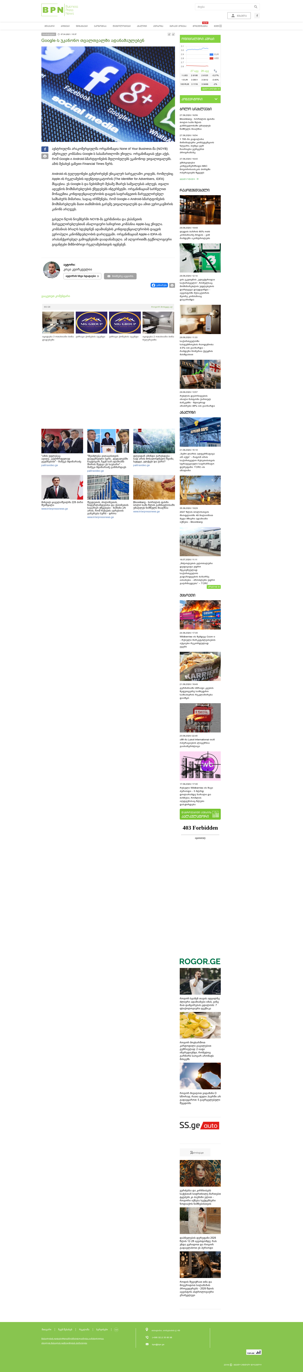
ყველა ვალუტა (209, 88)
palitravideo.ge (49, 465)
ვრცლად (212, 586)
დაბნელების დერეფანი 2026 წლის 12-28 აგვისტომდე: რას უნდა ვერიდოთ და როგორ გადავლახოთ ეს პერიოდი (198, 1242)
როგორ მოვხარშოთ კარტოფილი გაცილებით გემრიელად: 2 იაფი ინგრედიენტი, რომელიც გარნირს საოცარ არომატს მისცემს (197, 1051)
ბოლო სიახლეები (196, 109)
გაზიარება (161, 285)
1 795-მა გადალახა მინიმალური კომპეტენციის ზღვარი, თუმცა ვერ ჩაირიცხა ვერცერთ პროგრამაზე (197, 146)
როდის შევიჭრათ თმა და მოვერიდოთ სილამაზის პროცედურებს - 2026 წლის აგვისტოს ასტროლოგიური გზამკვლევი (197, 1288)
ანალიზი (188, 412)
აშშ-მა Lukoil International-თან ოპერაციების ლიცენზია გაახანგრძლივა (197, 743)
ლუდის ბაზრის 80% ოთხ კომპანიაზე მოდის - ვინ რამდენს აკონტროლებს (195, 235)
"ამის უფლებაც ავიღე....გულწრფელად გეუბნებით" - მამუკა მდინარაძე (61, 459)
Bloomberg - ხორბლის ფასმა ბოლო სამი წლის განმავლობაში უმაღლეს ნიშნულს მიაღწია (154, 505)
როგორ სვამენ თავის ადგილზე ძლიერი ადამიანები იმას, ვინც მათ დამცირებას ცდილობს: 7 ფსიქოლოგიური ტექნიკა (200, 1003)
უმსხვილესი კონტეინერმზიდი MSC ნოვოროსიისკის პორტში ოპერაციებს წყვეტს (195, 167)
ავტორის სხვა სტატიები (81, 276)
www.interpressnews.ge (54, 508)
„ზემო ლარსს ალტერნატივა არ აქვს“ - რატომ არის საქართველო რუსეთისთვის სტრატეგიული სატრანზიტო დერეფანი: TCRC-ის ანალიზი (197, 462)
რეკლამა (84, 1329)
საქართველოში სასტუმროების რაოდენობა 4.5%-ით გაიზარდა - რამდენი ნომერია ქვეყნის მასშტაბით (197, 348)
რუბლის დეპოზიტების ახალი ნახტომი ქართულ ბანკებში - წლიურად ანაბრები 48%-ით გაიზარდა (197, 401)
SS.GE (47, 307)
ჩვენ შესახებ (65, 1329)
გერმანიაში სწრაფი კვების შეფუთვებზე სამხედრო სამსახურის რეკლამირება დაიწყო (197, 693)
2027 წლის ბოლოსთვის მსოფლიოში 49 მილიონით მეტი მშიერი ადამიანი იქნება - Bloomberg (196, 517)
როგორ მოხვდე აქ (161, 307)
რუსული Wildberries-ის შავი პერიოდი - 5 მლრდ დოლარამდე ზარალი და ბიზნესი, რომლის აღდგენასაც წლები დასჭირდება (196, 796)
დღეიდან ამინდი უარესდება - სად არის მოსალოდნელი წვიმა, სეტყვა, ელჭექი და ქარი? (153, 459)
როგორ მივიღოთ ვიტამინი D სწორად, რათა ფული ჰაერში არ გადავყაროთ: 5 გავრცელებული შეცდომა (200, 1098)
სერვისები (102, 1329)
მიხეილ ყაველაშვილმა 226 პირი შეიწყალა (62, 503)
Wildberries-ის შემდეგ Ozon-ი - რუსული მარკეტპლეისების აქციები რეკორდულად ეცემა (198, 641)
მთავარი (46, 1329)
